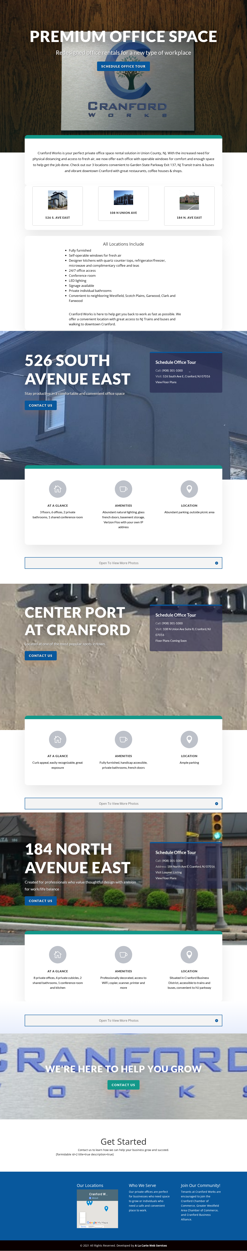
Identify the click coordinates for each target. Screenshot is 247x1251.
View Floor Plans (166, 382)
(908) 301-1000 (172, 370)
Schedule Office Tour (123, 66)
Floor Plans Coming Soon (171, 640)
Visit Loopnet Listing (169, 872)
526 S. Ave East (57, 217)
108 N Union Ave (123, 212)
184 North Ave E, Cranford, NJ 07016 (191, 866)
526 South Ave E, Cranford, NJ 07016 (186, 376)
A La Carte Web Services (151, 1245)
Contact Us (40, 405)
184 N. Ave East (189, 217)
